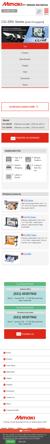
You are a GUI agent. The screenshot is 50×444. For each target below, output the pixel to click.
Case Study (10, 366)
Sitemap (4, 428)
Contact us (26, 431)
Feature (25, 53)
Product (9, 359)
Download (25, 78)
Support (9, 385)
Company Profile (12, 410)
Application (10, 372)
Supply (25, 65)
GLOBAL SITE (9, 11)
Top (25, 46)
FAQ (25, 72)
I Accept (10, 441)
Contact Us (10, 397)
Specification (25, 59)
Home (8, 353)
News (25, 85)
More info (22, 441)
